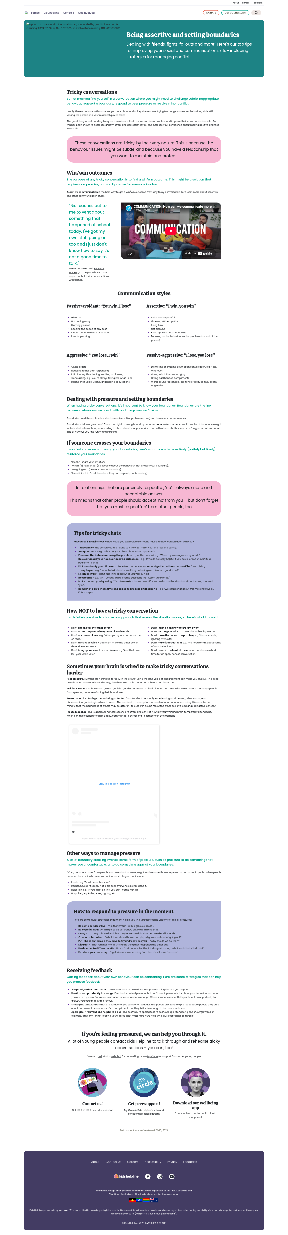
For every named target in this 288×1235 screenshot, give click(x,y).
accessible (130, 1210)
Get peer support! (144, 1103)
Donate (211, 12)
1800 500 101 (128, 1213)
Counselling (51, 13)
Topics (35, 13)
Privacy (245, 2)
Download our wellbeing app (195, 1105)
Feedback (257, 2)
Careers (132, 1162)
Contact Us (113, 1162)
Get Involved (86, 13)
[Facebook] (147, 1176)
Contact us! (92, 1103)
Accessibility (153, 1162)
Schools (68, 13)
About (236, 2)
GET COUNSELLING (235, 12)
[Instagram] (159, 1176)
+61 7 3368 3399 (152, 1213)
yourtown (63, 1210)
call (100, 1056)
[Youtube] (171, 1176)
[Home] (26, 12)
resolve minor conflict (173, 103)
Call (74, 1110)
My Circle (152, 1056)
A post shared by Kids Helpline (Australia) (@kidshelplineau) (113, 838)
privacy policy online (229, 1210)
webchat (116, 1056)
